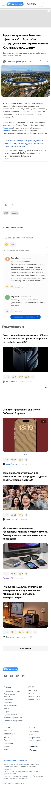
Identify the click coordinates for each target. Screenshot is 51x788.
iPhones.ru (9, 783)
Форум (7, 739)
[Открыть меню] (3, 4)
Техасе (19, 125)
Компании (8, 743)
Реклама (33, 749)
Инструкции (34, 731)
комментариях (23, 250)
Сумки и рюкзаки (10, 714)
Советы (32, 727)
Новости (14, 212)
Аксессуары (9, 733)
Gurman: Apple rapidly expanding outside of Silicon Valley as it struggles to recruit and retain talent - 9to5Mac (25, 143)
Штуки (6, 711)
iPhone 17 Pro (34, 696)
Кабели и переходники (13, 717)
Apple (6, 212)
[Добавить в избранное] (40, 61)
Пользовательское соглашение (15, 761)
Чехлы (6, 708)
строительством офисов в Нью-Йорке (19, 133)
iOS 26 (31, 687)
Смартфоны (8, 699)
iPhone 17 (32, 693)
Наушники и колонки (12, 691)
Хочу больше (25, 648)
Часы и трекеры (10, 705)
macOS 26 (32, 690)
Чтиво (6, 746)
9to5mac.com (10, 158)
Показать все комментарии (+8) (25, 317)
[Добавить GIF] (13, 244)
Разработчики (34, 737)
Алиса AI (9, 578)
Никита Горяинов (12, 637)
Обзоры (7, 687)
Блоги (6, 736)
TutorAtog (15, 258)
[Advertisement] (25, 18)
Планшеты (8, 702)
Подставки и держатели (13, 720)
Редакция (33, 746)
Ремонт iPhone (35, 740)
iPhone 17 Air (33, 699)
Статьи (7, 727)
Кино (6, 749)
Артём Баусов (11, 464)
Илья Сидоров (11, 381)
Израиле (6, 130)
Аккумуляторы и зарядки (10, 695)
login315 (15, 296)
